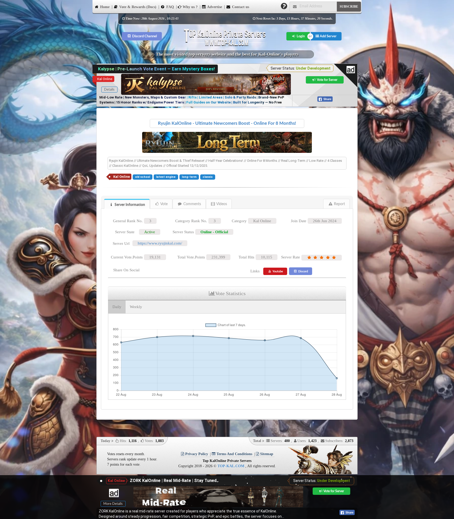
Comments (191, 204)
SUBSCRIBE (349, 6)
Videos (221, 204)
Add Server (328, 36)
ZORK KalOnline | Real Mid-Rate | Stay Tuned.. (174, 480)
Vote (163, 204)
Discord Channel (144, 36)
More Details (113, 503)
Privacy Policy (196, 454)
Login (300, 36)
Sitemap (266, 454)
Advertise (214, 7)
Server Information (129, 205)
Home (104, 7)
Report (339, 204)
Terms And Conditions (233, 454)
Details (109, 89)
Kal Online (104, 79)
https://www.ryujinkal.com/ (160, 243)
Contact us (240, 7)
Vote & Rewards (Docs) (137, 7)
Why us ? (190, 7)
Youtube (277, 271)
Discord (302, 271)
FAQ (169, 7)
